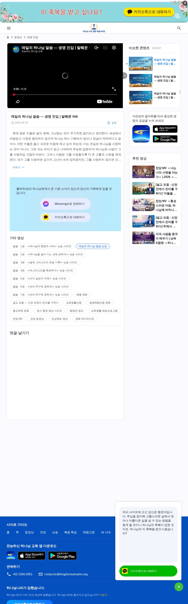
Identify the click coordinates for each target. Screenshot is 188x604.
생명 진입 (32, 37)
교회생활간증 (74, 302)
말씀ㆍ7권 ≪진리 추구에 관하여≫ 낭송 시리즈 (41, 294)
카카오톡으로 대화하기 (144, 571)
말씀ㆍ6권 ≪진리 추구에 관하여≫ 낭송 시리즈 (41, 286)
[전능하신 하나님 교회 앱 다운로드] (11, 555)
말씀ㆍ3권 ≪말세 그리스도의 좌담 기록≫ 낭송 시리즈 (45, 262)
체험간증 (89, 532)
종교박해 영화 (21, 310)
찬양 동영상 (37, 318)
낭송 (55, 532)
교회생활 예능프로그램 (104, 310)
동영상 (18, 37)
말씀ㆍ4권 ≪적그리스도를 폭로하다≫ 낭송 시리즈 (43, 270)
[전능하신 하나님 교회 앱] (141, 133)
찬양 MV (18, 318)
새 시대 (106, 532)
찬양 (43, 532)
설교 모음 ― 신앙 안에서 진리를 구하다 (35, 302)
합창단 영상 (76, 310)
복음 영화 (81, 294)
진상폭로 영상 (60, 318)
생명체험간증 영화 (100, 302)
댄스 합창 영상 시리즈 (49, 310)
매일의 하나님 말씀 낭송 (93, 246)
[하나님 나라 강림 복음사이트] (94, 28)
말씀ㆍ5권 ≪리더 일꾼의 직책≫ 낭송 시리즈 (39, 278)
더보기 (103, 594)
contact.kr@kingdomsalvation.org (66, 574)
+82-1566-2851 (22, 574)
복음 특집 (70, 532)
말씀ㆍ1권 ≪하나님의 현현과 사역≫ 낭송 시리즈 (42, 246)
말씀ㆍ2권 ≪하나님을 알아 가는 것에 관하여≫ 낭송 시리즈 (48, 254)
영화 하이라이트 (84, 318)
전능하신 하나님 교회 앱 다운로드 (32, 546)
